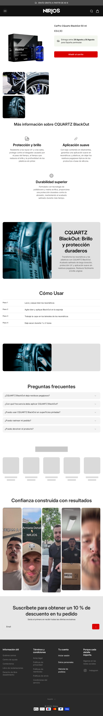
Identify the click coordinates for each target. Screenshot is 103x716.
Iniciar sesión (63, 655)
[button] (76, 54)
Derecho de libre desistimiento (10, 673)
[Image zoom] (26, 47)
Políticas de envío (40, 676)
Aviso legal (38, 658)
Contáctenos (8, 664)
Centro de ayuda (10, 659)
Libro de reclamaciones (13, 668)
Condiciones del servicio (40, 681)
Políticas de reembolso (38, 670)
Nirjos (55, 706)
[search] (91, 11)
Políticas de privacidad (38, 663)
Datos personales (65, 662)
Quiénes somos (9, 655)
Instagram (93, 670)
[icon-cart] (97, 11)
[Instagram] (86, 670)
